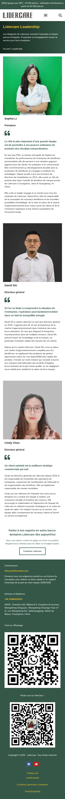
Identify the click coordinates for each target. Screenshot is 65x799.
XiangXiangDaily (32, 791)
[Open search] (60, 15)
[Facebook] (28, 764)
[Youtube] (36, 764)
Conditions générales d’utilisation (32, 784)
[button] (45, 15)
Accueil (6, 49)
